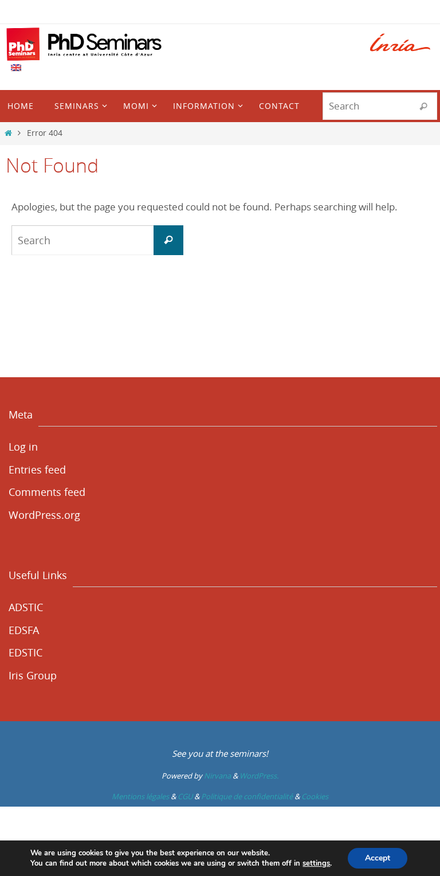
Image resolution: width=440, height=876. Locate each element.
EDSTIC (25, 652)
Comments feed (47, 492)
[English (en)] (16, 67)
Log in (23, 446)
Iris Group (33, 675)
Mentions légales (140, 796)
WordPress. (258, 776)
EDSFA (24, 630)
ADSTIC (26, 607)
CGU (185, 796)
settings (316, 863)
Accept (377, 857)
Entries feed (37, 469)
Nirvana (217, 776)
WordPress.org (44, 515)
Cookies (314, 796)
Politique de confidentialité (247, 796)
